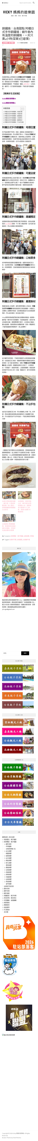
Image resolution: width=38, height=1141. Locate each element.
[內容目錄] (22, 109)
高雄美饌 (8, 872)
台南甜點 (19, 540)
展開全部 (5, 837)
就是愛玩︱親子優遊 (10, 839)
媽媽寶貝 (7, 905)
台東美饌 (8, 879)
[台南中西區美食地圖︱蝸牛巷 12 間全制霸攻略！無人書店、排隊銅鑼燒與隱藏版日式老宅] (9, 495)
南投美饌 (8, 860)
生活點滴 (7, 910)
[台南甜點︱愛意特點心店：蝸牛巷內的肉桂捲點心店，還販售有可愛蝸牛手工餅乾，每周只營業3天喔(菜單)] (25, 495)
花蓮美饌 (8, 877)
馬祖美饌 (8, 881)
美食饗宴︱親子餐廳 (8, 43)
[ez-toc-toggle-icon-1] (21, 109)
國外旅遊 (7, 893)
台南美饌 (26, 536)
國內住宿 (7, 889)
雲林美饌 (8, 865)
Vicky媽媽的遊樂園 (22, 43)
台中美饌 (8, 858)
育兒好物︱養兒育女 (10, 898)
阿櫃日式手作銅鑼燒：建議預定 (13, 116)
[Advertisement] (19, 629)
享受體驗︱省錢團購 (10, 900)
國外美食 (8, 844)
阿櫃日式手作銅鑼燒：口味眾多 (13, 118)
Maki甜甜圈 (8, 224)
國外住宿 (7, 891)
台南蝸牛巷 (26, 540)
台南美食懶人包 (11, 849)
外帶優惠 (8, 846)
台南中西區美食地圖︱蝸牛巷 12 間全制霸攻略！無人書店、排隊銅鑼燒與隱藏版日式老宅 (8, 505)
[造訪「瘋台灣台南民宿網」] (8, 1036)
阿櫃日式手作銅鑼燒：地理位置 (13, 112)
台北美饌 (8, 851)
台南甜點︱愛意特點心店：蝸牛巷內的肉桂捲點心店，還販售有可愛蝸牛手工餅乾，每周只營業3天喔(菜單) (24, 506)
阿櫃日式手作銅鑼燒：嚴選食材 (13, 120)
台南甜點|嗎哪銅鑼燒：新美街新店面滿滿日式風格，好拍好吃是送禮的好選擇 (8, 527)
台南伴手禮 (12, 540)
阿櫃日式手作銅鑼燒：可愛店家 (13, 114)
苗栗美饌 (8, 856)
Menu (6, 3)
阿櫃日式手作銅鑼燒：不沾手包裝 (14, 122)
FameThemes (17, 1138)
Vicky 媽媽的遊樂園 (19, 12)
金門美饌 (8, 884)
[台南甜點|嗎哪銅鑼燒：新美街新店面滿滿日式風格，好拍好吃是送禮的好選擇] (9, 518)
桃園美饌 (8, 853)
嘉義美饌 (8, 867)
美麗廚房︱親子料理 (10, 896)
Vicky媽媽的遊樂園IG (9, 103)
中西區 (32, 536)
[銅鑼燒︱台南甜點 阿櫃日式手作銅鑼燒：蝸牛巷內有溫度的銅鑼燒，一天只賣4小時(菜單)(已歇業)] (19, 61)
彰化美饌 (8, 863)
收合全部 (11, 837)
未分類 (6, 912)
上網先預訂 (26, 84)
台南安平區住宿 (9, 886)
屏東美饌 (8, 874)
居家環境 (7, 903)
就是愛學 (7, 907)
